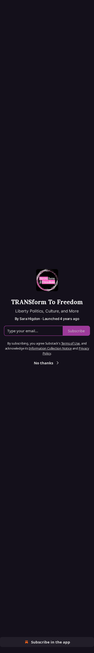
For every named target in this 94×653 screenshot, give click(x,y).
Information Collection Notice (50, 348)
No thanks (43, 362)
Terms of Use (70, 343)
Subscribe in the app (50, 641)
